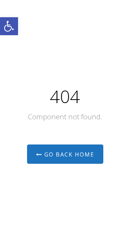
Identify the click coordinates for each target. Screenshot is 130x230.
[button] (9, 26)
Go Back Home (68, 154)
